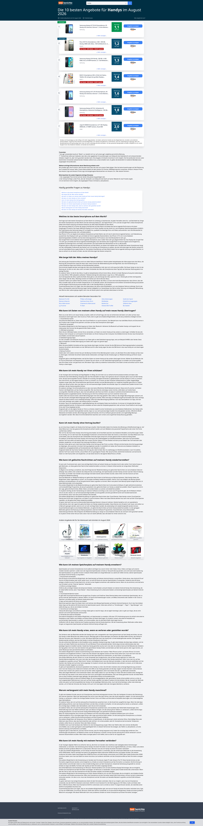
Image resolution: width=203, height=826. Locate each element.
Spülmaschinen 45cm (86, 301)
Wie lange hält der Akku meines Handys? (72, 194)
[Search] (130, 3)
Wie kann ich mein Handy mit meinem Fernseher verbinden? (78, 209)
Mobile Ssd (105, 303)
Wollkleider (105, 301)
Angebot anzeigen (133, 26)
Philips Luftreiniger (86, 299)
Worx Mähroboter (64, 303)
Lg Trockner (62, 306)
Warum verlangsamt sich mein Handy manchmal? (75, 207)
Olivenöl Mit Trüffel (107, 306)
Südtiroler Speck (128, 299)
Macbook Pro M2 (64, 299)
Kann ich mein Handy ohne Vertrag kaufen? (73, 200)
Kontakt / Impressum (75, 808)
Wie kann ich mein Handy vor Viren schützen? (74, 198)
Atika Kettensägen (107, 299)
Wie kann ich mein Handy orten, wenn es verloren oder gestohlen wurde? (81, 206)
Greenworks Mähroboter (87, 303)
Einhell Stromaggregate (130, 301)
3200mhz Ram (127, 303)
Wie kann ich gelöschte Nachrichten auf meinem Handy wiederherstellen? (81, 202)
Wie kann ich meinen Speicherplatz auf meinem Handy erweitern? (79, 204)
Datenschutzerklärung (100, 824)
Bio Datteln (126, 306)
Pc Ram (82, 306)
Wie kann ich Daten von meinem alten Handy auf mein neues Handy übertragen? (83, 196)
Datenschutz (62, 808)
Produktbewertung (64, 813)
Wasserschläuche (64, 301)
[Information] (121, 30)
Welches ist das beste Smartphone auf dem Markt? (75, 192)
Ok (192, 822)
